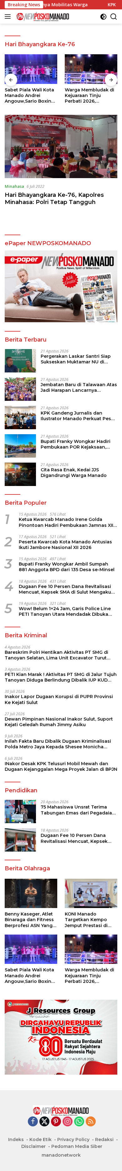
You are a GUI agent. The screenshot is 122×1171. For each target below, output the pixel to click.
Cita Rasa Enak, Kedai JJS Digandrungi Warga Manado (74, 472)
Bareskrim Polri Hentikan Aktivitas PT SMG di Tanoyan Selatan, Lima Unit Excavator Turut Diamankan (56, 655)
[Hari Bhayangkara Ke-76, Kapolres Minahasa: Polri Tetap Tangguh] (61, 146)
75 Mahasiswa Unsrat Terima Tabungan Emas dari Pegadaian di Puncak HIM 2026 (78, 809)
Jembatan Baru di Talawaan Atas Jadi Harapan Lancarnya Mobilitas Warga (79, 387)
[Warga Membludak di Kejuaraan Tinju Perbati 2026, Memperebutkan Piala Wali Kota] (91, 69)
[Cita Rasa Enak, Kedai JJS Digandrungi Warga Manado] (20, 474)
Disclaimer (33, 1146)
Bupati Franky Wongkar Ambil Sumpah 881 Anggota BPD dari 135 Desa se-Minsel (66, 566)
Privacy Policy (73, 1139)
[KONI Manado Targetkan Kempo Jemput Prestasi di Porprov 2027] (91, 893)
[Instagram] (68, 1121)
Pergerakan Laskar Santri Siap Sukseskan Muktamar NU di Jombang (76, 359)
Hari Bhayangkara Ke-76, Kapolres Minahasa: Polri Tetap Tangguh (54, 199)
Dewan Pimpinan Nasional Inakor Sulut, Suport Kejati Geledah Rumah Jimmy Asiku (59, 721)
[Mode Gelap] (103, 17)
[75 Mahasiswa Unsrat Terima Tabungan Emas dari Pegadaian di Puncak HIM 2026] (20, 811)
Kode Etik (40, 1139)
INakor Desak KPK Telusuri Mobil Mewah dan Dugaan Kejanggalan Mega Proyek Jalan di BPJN (61, 766)
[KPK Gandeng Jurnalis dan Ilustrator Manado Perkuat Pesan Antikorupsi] (20, 417)
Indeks (16, 1139)
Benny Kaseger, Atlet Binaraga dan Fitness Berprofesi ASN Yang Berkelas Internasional (31, 919)
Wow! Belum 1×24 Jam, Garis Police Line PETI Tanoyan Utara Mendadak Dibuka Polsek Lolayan (65, 611)
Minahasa (14, 186)
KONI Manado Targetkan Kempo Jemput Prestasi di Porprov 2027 (86, 919)
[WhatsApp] (79, 1121)
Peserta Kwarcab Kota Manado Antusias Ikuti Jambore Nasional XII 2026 (65, 544)
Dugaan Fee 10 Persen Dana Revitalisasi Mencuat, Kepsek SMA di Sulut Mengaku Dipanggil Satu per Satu (65, 589)
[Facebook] (33, 1121)
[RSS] (91, 1121)
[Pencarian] (113, 17)
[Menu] (9, 16)
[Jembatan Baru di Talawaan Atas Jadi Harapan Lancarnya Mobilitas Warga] (20, 389)
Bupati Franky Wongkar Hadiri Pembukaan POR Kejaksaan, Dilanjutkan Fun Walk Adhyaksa (77, 444)
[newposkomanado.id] (42, 16)
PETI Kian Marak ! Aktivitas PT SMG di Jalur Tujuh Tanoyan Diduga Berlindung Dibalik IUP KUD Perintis (61, 677)
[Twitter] (44, 1121)
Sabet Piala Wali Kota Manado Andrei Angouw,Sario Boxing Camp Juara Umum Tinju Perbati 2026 (29, 95)
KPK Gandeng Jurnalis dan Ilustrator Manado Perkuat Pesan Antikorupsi (79, 415)
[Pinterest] (56, 1121)
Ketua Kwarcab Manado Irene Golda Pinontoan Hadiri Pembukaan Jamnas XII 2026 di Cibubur (66, 522)
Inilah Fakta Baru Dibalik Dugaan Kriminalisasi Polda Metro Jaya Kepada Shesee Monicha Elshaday (58, 744)
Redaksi (104, 1139)
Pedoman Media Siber (76, 1146)
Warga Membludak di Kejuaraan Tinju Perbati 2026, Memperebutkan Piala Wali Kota (90, 95)
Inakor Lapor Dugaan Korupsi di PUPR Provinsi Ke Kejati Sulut (59, 699)
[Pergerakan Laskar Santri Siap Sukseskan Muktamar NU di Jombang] (20, 360)
